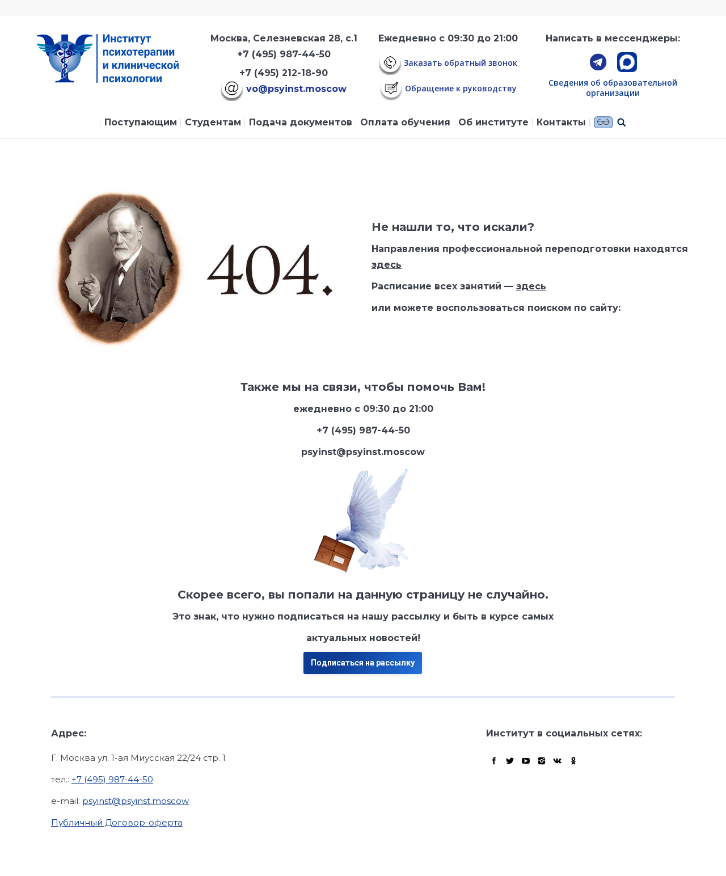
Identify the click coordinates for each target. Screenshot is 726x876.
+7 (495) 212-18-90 (283, 73)
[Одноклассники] (573, 761)
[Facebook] (494, 761)
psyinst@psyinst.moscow (135, 800)
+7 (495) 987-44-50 (284, 54)
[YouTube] (526, 761)
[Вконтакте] (557, 761)
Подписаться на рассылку (363, 662)
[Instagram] (541, 761)
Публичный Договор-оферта (117, 822)
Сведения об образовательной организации (612, 87)
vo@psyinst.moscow (295, 88)
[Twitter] (510, 761)
